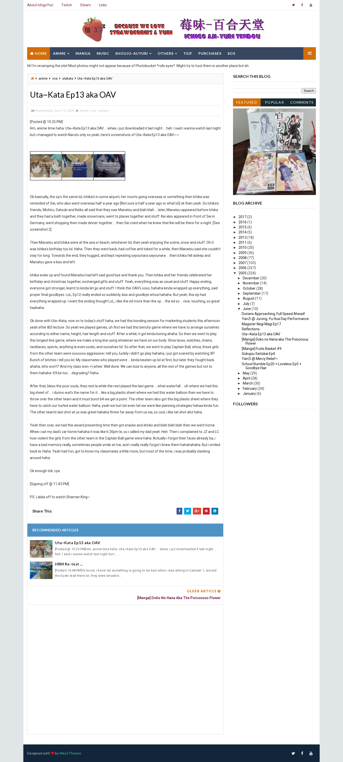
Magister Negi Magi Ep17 (261, 324)
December (251, 278)
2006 (243, 268)
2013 (243, 237)
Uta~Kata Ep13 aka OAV (77, 542)
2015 (243, 227)
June (247, 309)
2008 (243, 258)
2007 (243, 263)
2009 (243, 253)
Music (103, 53)
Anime (59, 53)
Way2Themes (70, 753)
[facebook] (302, 5)
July (246, 304)
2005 (243, 273)
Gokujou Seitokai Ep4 (258, 354)
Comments (302, 102)
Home (41, 53)
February (250, 389)
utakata (67, 78)
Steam (85, 5)
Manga (83, 53)
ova (55, 78)
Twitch (66, 5)
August (249, 298)
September (252, 293)
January (250, 394)
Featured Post (246, 103)
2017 (243, 217)
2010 (243, 247)
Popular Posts (274, 103)
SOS (231, 53)
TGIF (187, 53)
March (248, 383)
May (246, 373)
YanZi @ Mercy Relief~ (260, 359)
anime (43, 78)
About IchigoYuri (40, 5)
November (251, 283)
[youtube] (311, 5)
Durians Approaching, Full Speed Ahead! (273, 314)
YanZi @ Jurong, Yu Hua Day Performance (275, 319)
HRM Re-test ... (69, 564)
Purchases (209, 53)
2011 (243, 242)
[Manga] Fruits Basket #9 (261, 349)
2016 (243, 222)
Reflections (251, 329)
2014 (243, 232)
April (247, 378)
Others (166, 53)
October (249, 288)
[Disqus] (125, 670)
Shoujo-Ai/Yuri (131, 53)
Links (103, 5)
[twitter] (293, 5)
